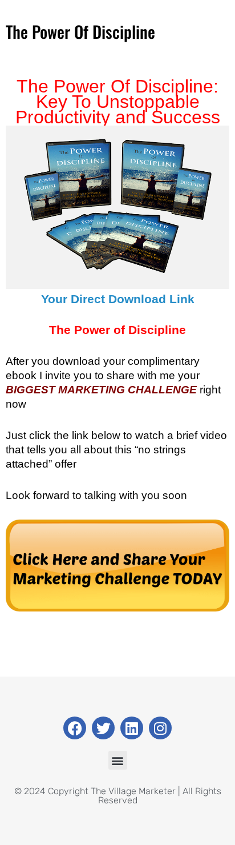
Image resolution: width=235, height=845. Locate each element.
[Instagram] (160, 728)
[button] (117, 760)
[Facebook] (74, 728)
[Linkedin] (131, 728)
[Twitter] (103, 728)
